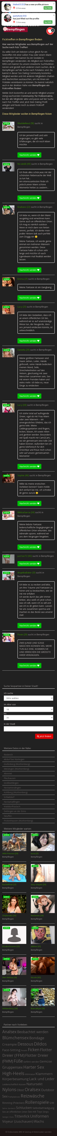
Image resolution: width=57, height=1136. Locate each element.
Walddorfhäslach (12, 806)
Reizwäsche (32, 1096)
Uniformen (39, 1116)
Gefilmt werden (31, 1061)
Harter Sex (33, 1067)
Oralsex (32, 1089)
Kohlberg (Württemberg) (16, 792)
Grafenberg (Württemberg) (17, 764)
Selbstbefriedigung (43, 1108)
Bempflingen (23, 127)
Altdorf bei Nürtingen (14, 759)
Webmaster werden (43, 1132)
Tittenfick (21, 1116)
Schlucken (24, 1107)
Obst (20, 1090)
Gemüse (46, 1061)
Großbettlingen (11, 782)
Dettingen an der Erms (15, 811)
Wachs (39, 1121)
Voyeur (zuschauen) (17, 1121)
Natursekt (34, 1084)
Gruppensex (12, 1067)
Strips (46, 1111)
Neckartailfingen (12, 801)
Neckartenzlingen (12, 787)
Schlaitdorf (9, 797)
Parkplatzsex (14, 1096)
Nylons (9, 1089)
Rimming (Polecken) (13, 1103)
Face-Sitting (11, 1050)
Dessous (25, 1044)
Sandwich (12, 1108)
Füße (18, 1061)
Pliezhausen (10, 778)
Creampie (9, 1044)
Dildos (40, 1044)
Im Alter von (10, 704)
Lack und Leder (42, 1078)
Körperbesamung (15, 1079)
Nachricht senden (28, 154)
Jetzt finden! (45, 736)
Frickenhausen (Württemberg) (18, 820)
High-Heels (13, 1073)
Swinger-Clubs (8, 1117)
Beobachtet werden (32, 1032)
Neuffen (8, 815)
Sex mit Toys (35, 1111)
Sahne (4, 1108)
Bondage (36, 1037)
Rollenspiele (37, 1102)
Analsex (9, 1031)
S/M (52, 1103)
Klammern (44, 1073)
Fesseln (24, 1050)
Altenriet (8, 773)
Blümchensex (15, 1037)
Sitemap (28, 1132)
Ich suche (8, 693)
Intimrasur (30, 1074)
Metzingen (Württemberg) (16, 768)
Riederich (8, 754)
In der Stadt (9, 723)
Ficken (33, 1049)
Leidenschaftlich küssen (14, 1084)
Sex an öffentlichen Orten (14, 1111)
